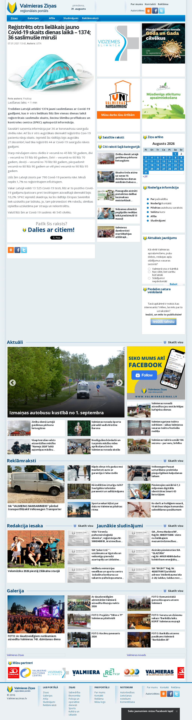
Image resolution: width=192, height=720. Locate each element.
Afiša (52, 18)
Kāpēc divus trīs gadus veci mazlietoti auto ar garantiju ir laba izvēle (107, 470)
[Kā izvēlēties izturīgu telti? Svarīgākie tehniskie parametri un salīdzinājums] (79, 491)
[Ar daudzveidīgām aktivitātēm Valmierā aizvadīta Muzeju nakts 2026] (79, 603)
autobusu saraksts (167, 207)
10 (146, 161)
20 (163, 165)
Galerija (15, 591)
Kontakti (150, 4)
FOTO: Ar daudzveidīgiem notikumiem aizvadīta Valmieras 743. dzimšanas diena (34, 637)
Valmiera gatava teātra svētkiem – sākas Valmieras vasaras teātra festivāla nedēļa (167, 426)
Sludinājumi (70, 18)
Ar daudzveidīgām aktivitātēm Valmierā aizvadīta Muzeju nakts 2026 (105, 601)
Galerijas (33, 18)
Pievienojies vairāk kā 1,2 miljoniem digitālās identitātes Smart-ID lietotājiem (166, 489)
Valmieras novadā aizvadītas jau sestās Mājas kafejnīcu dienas (167, 406)
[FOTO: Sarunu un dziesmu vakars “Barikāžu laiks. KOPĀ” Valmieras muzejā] (139, 621)
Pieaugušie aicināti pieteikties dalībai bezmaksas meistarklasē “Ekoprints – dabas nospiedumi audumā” (126, 200)
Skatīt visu (175, 342)
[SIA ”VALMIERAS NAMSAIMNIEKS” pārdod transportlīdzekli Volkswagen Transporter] (36, 484)
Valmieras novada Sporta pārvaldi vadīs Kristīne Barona (106, 425)
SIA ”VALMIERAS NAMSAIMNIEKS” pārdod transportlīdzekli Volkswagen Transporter (34, 507)
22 (175, 165)
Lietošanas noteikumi (126, 697)
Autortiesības (127, 692)
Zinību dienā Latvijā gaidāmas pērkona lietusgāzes (126, 157)
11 (152, 161)
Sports (72, 708)
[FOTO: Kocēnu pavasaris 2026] (79, 639)
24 (146, 168)
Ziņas (14, 18)
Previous (12, 383)
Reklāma (163, 4)
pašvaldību (159, 199)
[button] (155, 12)
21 (169, 165)
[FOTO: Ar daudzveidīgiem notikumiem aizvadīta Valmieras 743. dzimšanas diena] (36, 614)
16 (181, 161)
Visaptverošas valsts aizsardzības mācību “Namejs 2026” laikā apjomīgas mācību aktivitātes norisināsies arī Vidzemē (47, 448)
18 (152, 165)
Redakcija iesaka (25, 525)
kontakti (161, 203)
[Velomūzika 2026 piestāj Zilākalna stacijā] (36, 549)
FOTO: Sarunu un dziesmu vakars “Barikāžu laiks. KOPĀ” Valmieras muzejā (167, 618)
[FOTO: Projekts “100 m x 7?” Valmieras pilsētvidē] (79, 621)
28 (169, 168)
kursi (158, 212)
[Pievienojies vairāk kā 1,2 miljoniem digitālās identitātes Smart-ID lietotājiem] (139, 491)
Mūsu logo (100, 702)
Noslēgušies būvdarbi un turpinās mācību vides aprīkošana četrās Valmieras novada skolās (106, 444)
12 (157, 161)
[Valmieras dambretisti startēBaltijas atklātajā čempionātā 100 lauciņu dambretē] (106, 232)
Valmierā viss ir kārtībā (165, 268)
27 (163, 168)
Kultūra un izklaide (74, 713)
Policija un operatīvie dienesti (74, 702)
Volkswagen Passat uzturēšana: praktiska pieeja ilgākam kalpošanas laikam (167, 471)
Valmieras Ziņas (15, 655)
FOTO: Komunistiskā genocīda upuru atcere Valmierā (165, 600)
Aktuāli (15, 342)
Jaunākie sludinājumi (120, 525)
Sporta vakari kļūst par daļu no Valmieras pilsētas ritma (107, 506)
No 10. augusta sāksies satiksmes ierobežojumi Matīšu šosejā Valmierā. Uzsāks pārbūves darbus (61, 409)
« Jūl (145, 176)
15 (175, 161)
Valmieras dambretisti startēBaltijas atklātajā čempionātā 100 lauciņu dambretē (125, 235)
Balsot (173, 284)
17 (146, 165)
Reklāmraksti (90, 18)
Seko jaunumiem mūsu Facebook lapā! (150, 711)
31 (146, 172)
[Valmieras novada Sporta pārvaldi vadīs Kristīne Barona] (79, 428)
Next (119, 383)
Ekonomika (74, 695)
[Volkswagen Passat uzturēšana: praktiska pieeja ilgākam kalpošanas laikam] (139, 473)
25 (152, 168)
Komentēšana (127, 702)
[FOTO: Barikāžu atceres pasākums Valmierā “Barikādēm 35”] (139, 639)
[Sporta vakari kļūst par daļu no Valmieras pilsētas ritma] (79, 509)
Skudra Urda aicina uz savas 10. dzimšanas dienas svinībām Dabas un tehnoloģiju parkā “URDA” (126, 180)
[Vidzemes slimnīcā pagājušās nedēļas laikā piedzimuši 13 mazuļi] (106, 213)
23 (181, 165)
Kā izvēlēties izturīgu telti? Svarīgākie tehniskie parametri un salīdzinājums (108, 488)
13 (163, 161)
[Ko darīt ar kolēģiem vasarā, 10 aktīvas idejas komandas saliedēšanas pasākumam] (139, 509)
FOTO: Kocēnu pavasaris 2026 (106, 635)
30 (181, 168)
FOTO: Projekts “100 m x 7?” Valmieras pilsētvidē (107, 616)
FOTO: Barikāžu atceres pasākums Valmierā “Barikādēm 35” (165, 636)
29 (175, 168)
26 (157, 168)
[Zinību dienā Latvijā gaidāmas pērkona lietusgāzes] (106, 158)
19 (157, 165)
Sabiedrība (74, 692)
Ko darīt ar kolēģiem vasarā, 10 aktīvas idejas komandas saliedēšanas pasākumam (168, 506)
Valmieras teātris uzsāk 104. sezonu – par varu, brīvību (168, 441)
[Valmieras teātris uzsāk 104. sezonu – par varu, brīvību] (139, 446)
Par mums (137, 4)
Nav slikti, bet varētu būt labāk (163, 273)
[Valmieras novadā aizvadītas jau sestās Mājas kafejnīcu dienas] (139, 409)
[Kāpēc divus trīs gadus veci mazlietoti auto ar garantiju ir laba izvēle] (79, 473)
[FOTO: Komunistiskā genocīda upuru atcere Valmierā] (139, 603)
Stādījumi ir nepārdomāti (159, 280)
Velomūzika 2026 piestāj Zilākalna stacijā (34, 571)
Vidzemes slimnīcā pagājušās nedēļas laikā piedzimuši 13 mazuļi (126, 213)
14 (169, 161)
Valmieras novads (136, 655)
